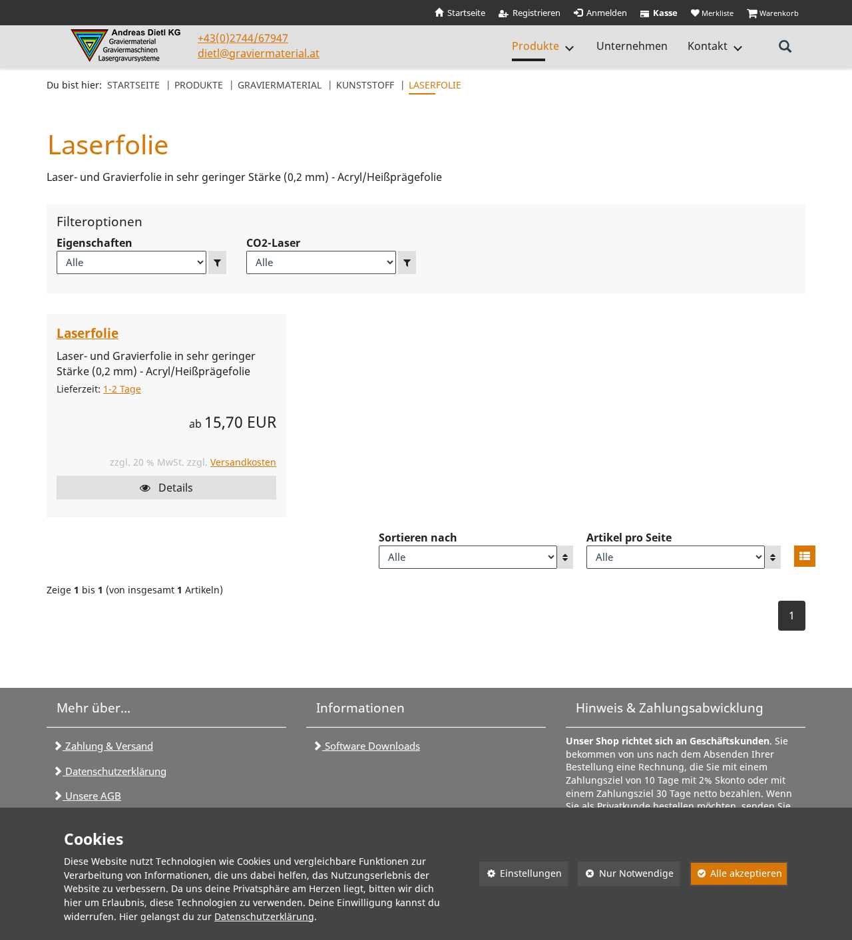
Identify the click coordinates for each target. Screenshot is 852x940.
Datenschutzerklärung (114, 771)
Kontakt (708, 46)
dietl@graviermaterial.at (259, 53)
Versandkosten (243, 462)
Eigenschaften (94, 242)
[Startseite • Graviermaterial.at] (127, 45)
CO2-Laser (273, 242)
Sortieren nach (418, 537)
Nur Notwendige (626, 873)
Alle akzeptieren (736, 873)
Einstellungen (520, 873)
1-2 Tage (122, 389)
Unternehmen (632, 46)
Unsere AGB (92, 795)
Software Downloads (371, 745)
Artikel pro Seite (629, 537)
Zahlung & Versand (108, 745)
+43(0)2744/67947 (243, 38)
